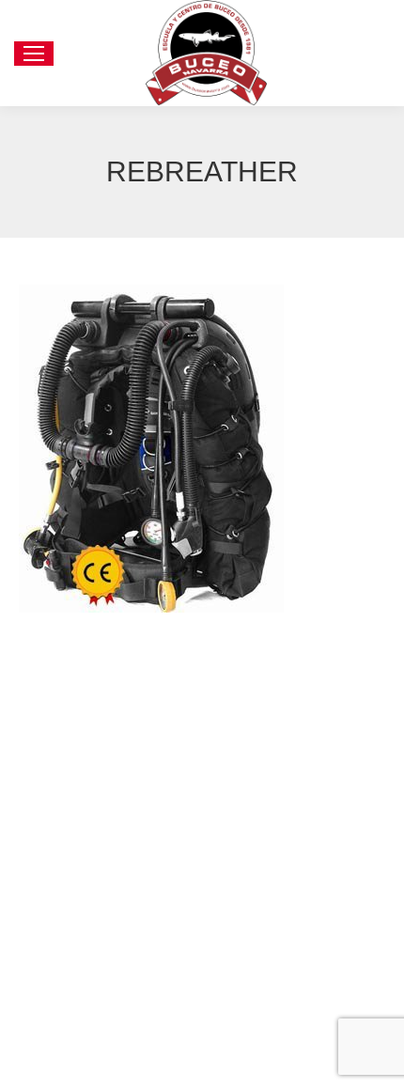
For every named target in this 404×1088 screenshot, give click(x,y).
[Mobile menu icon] (34, 53)
